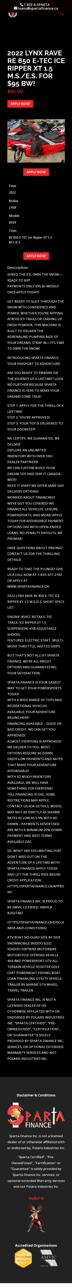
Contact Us (36, 1198)
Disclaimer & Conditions (36, 1095)
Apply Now (20, 104)
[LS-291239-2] (36, 161)
